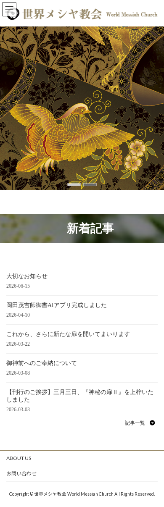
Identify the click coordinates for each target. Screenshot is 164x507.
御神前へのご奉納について (41, 363)
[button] (74, 185)
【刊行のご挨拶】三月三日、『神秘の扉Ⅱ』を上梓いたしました (79, 396)
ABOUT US (18, 458)
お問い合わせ (21, 473)
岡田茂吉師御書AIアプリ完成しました (56, 305)
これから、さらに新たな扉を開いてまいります (68, 334)
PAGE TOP (151, 483)
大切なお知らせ (27, 276)
